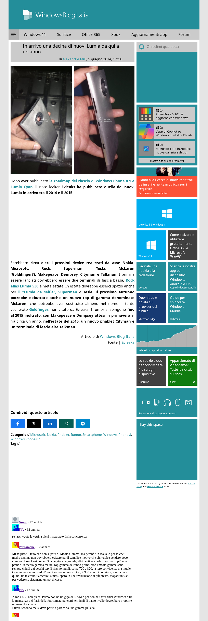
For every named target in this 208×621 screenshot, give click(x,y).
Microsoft (37, 434)
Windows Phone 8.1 (26, 439)
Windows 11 (35, 34)
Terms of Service (155, 486)
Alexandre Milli (74, 59)
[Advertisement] (72, 227)
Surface (64, 34)
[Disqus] (72, 566)
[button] (14, 34)
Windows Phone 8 (117, 434)
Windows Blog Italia (117, 336)
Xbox (115, 34)
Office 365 (91, 34)
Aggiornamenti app (149, 34)
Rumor (76, 434)
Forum (184, 34)
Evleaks (128, 342)
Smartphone (92, 434)
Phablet (63, 434)
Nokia (51, 434)
